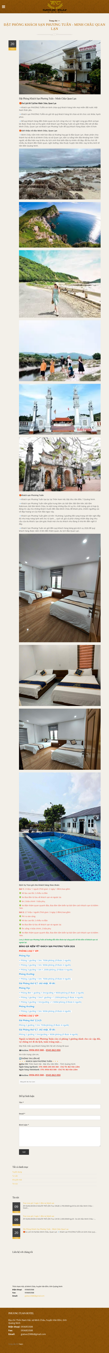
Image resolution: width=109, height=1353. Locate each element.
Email (22, 1114)
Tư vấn (15, 1176)
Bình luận (24, 1125)
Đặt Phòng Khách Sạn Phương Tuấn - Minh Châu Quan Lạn (45, 1229)
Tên (21, 1102)
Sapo (21, 1344)
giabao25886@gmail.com (34, 1296)
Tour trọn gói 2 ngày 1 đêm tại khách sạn (38, 1216)
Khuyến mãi (17, 1180)
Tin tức (15, 1184)
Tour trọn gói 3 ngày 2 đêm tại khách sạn (38, 1203)
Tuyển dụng (17, 1172)
